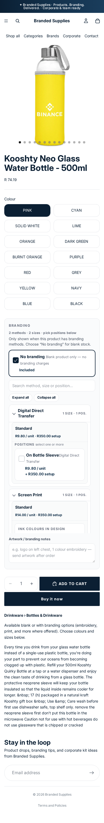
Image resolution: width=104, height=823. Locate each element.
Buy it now (52, 599)
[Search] (17, 21)
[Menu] (6, 21)
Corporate (72, 36)
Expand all (20, 397)
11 (69, 142)
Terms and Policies (52, 805)
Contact (91, 36)
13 (79, 142)
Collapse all (46, 397)
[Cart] (97, 21)
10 (64, 142)
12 (74, 142)
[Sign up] (91, 772)
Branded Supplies (58, 794)
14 (84, 142)
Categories (33, 36)
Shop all (13, 36)
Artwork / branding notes (29, 539)
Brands (53, 36)
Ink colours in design (41, 529)
